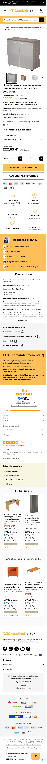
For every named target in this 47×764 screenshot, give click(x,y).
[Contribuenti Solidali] (16, 716)
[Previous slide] (21, 553)
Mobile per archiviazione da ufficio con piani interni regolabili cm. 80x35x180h (33, 518)
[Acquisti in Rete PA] (24, 655)
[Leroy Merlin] (35, 655)
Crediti (41, 748)
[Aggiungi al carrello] (35, 756)
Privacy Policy (32, 748)
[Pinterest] (28, 649)
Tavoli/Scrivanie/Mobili (14, 480)
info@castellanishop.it (33, 745)
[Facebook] (5, 649)
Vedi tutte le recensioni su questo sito (24, 406)
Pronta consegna (12, 471)
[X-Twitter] (16, 649)
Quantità (8, 158)
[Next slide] (43, 3)
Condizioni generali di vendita (14, 748)
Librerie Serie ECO (13, 476)
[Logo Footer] (23, 634)
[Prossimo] (40, 57)
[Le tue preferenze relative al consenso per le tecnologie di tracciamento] (42, 760)
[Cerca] (41, 19)
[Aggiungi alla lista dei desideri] (4, 125)
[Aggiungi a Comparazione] (7, 125)
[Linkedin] (22, 649)
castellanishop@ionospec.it (15, 745)
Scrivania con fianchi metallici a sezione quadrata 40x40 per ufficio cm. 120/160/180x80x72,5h (34, 584)
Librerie (9, 484)
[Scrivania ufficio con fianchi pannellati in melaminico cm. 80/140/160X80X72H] (13, 504)
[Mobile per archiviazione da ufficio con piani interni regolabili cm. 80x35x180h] (34, 504)
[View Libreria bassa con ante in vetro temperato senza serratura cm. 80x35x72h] (11, 78)
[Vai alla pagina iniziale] (22, 10)
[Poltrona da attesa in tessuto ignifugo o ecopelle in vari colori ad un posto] (13, 572)
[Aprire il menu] (5, 10)
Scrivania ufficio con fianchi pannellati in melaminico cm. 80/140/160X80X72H (12, 516)
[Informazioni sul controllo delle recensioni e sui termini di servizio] (34, 402)
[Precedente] (6, 57)
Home (4, 26)
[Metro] (40, 655)
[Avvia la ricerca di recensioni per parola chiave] (43, 435)
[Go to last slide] (3, 3)
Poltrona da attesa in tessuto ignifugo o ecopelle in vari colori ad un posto (13, 587)
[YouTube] (11, 649)
